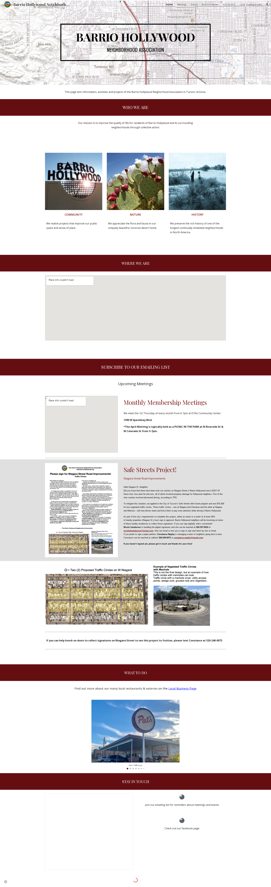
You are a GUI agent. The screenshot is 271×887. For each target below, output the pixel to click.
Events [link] (194, 4)
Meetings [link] (182, 4)
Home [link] (169, 4)
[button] (267, 4)
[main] (135, 42)
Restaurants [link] (229, 4)
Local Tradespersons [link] (250, 4)
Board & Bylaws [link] (210, 4)
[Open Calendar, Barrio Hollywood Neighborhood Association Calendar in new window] (127, 798)
